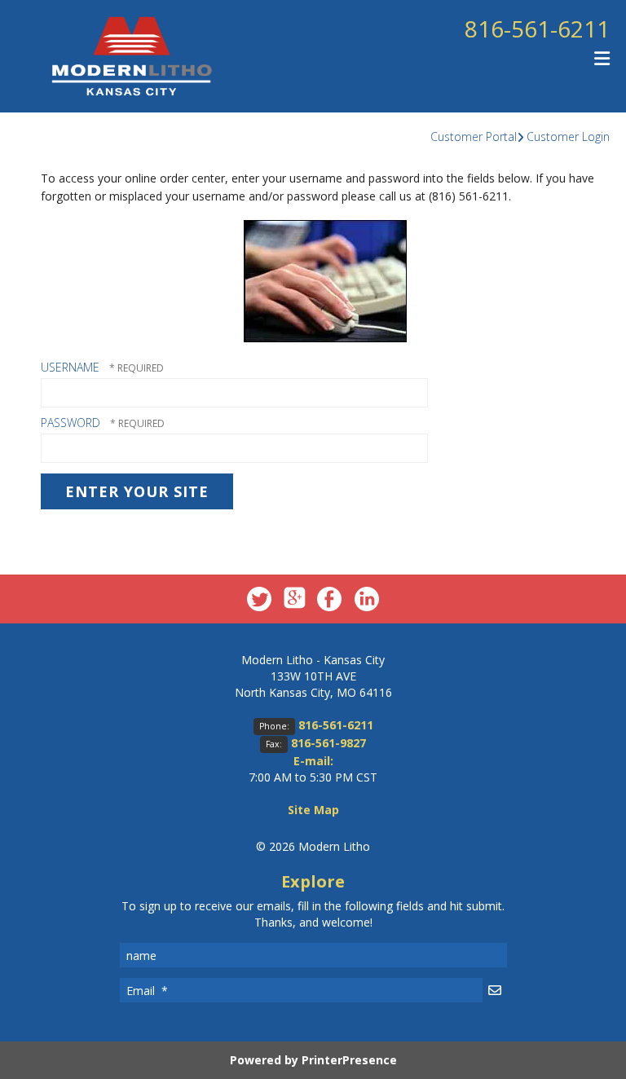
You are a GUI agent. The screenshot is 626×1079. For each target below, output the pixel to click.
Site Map (313, 809)
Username (70, 367)
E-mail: (313, 761)
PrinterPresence (349, 1060)
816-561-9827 (328, 743)
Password (70, 422)
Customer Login (568, 136)
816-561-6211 (537, 28)
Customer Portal (473, 136)
